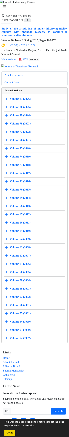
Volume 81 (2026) (20, 98)
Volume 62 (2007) (20, 255)
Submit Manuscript (13, 370)
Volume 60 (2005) (20, 272)
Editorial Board (11, 366)
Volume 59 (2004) (20, 280)
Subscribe (58, 411)
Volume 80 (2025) (20, 107)
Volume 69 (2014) (20, 197)
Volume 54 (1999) (20, 321)
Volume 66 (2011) (20, 222)
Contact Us (9, 374)
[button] (35, 425)
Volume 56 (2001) (20, 305)
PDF (30, 59)
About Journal (11, 362)
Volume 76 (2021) (20, 140)
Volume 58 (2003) (20, 288)
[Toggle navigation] (33, 6)
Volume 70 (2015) (20, 189)
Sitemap (7, 379)
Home (6, 358)
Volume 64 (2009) (20, 239)
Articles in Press (13, 75)
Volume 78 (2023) (20, 123)
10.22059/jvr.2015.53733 (20, 45)
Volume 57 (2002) (20, 296)
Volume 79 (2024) (20, 115)
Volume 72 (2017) (20, 173)
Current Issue (11, 82)
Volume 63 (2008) (20, 247)
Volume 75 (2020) (20, 148)
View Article (8, 59)
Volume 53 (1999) (20, 329)
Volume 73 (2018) (20, 164)
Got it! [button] (10, 433)
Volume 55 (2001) (20, 313)
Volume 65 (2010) (20, 230)
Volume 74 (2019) (20, 156)
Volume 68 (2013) (20, 206)
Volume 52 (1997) (20, 338)
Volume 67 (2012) (20, 214)
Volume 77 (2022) (20, 131)
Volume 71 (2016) (20, 181)
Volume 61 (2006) (20, 263)
